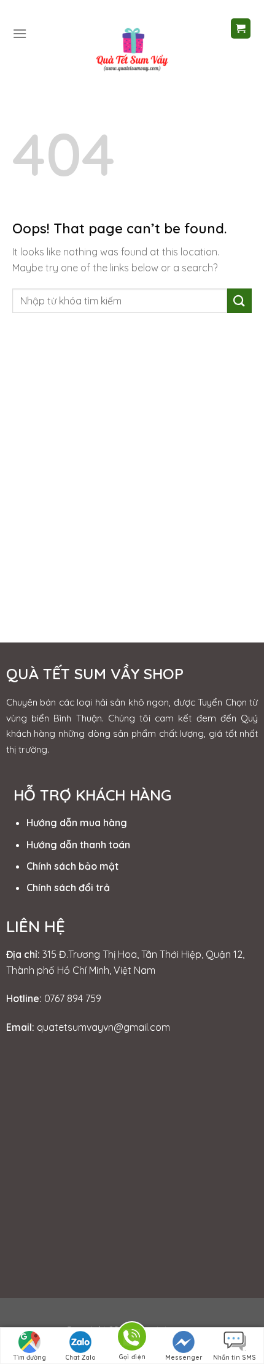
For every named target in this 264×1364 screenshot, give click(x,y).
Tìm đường (29, 1358)
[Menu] (19, 33)
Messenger (183, 1358)
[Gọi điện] (132, 1338)
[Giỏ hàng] (241, 28)
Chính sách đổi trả (68, 887)
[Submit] (239, 300)
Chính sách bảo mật (72, 866)
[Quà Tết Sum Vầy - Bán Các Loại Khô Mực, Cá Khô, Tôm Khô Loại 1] (132, 48)
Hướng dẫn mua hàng (76, 822)
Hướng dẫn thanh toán (78, 844)
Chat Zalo (80, 1358)
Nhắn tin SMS (234, 1358)
